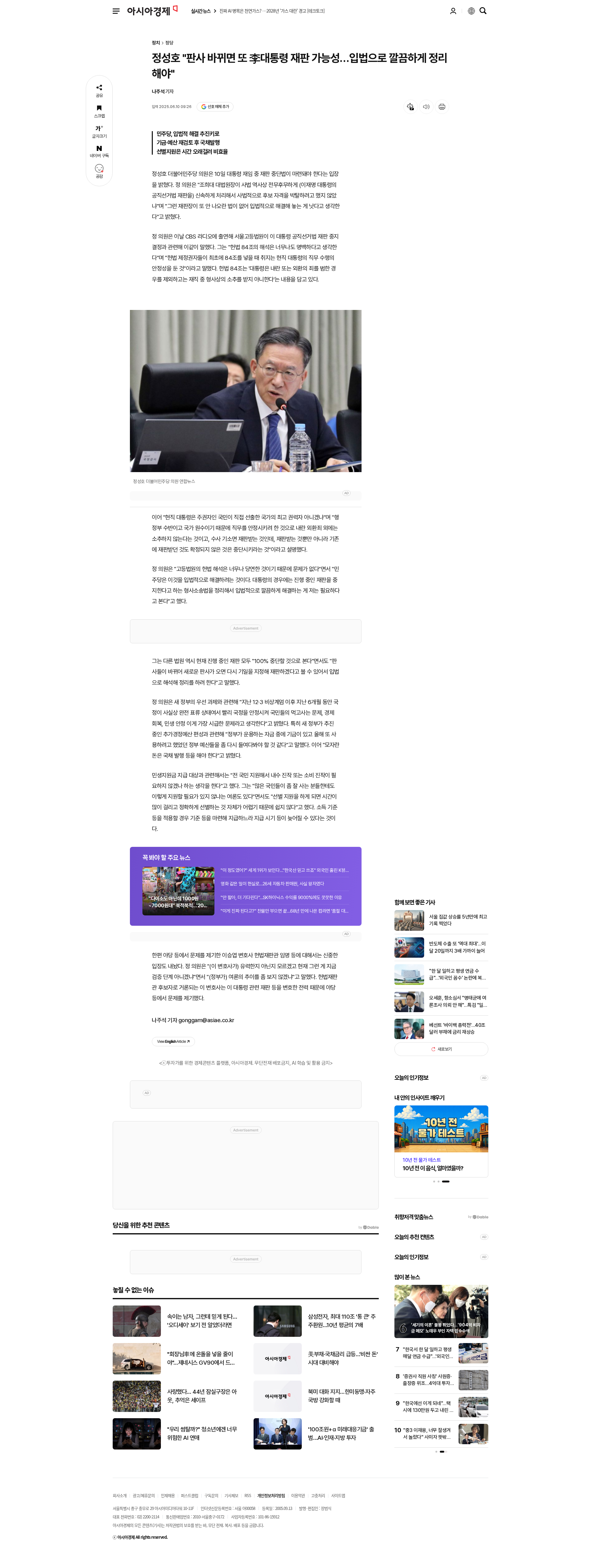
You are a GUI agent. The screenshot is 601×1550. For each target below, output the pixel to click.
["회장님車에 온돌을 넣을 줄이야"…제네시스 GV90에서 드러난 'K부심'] (137, 1373)
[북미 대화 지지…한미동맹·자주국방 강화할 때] (278, 1410)
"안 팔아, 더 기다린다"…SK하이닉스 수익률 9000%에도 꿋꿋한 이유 (281, 897)
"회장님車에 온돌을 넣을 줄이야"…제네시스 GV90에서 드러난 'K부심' (201, 1359)
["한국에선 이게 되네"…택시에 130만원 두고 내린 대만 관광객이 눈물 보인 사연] (473, 1416)
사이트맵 (338, 1495)
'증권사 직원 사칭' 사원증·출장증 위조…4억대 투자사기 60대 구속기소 (428, 1383)
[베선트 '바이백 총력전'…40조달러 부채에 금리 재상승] (409, 1037)
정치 (156, 43)
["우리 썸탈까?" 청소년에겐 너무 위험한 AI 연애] (137, 1448)
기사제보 (231, 1495)
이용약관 (298, 1495)
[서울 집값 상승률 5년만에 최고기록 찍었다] (409, 929)
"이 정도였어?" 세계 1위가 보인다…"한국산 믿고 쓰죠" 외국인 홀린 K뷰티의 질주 (285, 870)
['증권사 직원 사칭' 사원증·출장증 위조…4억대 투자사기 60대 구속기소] (473, 1389)
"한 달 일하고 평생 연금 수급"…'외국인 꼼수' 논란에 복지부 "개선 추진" (457, 975)
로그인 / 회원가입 (453, 11)
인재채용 (168, 1495)
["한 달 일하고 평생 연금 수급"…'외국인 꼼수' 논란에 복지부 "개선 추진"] (409, 983)
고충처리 (318, 1495)
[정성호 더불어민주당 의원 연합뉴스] (246, 391)
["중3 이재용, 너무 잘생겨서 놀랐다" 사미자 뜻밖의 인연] (473, 1442)
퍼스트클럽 (189, 1495)
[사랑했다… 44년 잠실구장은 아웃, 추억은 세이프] (137, 1410)
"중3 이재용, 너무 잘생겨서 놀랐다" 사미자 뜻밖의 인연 (427, 1437)
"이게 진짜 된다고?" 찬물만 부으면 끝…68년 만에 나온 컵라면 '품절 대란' (285, 911)
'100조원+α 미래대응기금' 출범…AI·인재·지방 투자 (341, 1433)
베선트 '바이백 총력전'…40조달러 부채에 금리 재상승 (457, 1028)
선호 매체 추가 (218, 106)
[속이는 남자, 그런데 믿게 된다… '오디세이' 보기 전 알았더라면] (137, 1335)
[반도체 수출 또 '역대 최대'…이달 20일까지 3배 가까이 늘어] (409, 956)
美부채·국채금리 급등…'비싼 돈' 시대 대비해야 (343, 1358)
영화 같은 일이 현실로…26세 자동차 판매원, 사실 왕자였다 (272, 884)
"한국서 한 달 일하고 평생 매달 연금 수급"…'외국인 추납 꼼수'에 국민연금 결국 (428, 1357)
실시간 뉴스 (200, 11)
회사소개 (119, 1495)
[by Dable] (368, 1227)
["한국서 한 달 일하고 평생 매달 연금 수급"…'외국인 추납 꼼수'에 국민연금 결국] (473, 1362)
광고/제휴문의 (144, 1495)
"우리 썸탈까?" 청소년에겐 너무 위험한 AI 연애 (202, 1433)
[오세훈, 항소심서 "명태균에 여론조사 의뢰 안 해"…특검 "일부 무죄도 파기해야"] (409, 1010)
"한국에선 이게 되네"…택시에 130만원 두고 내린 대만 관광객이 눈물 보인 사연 (428, 1410)
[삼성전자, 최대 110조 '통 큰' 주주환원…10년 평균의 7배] (278, 1335)
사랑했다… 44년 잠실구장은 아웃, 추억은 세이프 (202, 1396)
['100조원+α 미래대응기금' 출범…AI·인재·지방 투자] (278, 1448)
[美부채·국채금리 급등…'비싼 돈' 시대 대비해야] (278, 1373)
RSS (247, 1495)
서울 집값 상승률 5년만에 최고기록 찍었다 (458, 920)
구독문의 (211, 1495)
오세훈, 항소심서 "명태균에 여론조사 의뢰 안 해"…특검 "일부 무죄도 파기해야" (458, 1002)
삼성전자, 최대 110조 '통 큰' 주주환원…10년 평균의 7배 (342, 1321)
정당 (169, 43)
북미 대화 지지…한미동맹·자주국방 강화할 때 (341, 1396)
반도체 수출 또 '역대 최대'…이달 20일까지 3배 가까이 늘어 (457, 947)
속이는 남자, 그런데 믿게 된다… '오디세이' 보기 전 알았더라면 (202, 1321)
